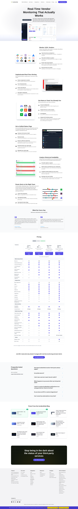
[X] (15, 502)
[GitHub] (13, 502)
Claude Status (61, 474)
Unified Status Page (14, 477)
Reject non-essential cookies (63, 507)
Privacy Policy (51, 473)
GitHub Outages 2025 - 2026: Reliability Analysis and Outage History (41, 423)
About (50, 472)
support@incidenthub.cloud (17, 374)
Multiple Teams (13, 478)
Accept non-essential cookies (53, 507)
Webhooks (31, 476)
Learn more (45, 507)
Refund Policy (51, 476)
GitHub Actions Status (62, 478)
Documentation (42, 473)
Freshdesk (31, 482)
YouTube (41, 476)
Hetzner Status (61, 484)
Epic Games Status (62, 477)
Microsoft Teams (33, 473)
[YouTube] (17, 502)
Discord (31, 484)
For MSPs (22, 473)
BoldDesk (31, 483)
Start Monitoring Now (39, 357)
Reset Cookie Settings (52, 477)
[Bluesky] (19, 502)
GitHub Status (61, 479)
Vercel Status (61, 493)
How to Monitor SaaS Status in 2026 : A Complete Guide (40, 433)
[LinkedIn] (11, 502)
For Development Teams (24, 476)
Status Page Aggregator (15, 472)
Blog (40, 472)
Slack (31, 472)
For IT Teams (23, 472)
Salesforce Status (62, 489)
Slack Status (61, 490)
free (19, 345)
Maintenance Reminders (15, 481)
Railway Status (61, 488)
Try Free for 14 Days (29, 253)
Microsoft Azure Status (62, 485)
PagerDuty (32, 477)
